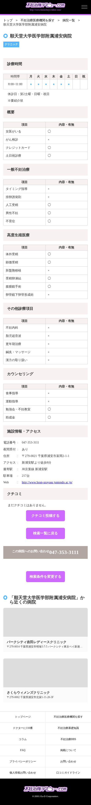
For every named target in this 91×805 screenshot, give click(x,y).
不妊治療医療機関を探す (38, 20)
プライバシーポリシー (22, 761)
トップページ (23, 716)
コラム (23, 739)
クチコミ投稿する (45, 515)
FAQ (22, 750)
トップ (8, 20)
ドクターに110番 (23, 728)
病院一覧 (69, 20)
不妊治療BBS (68, 739)
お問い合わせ (68, 761)
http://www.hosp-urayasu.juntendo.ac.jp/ (47, 482)
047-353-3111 (64, 552)
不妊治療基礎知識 (68, 728)
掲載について (68, 750)
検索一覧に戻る (45, 533)
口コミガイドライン (68, 772)
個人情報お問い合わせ (22, 772)
